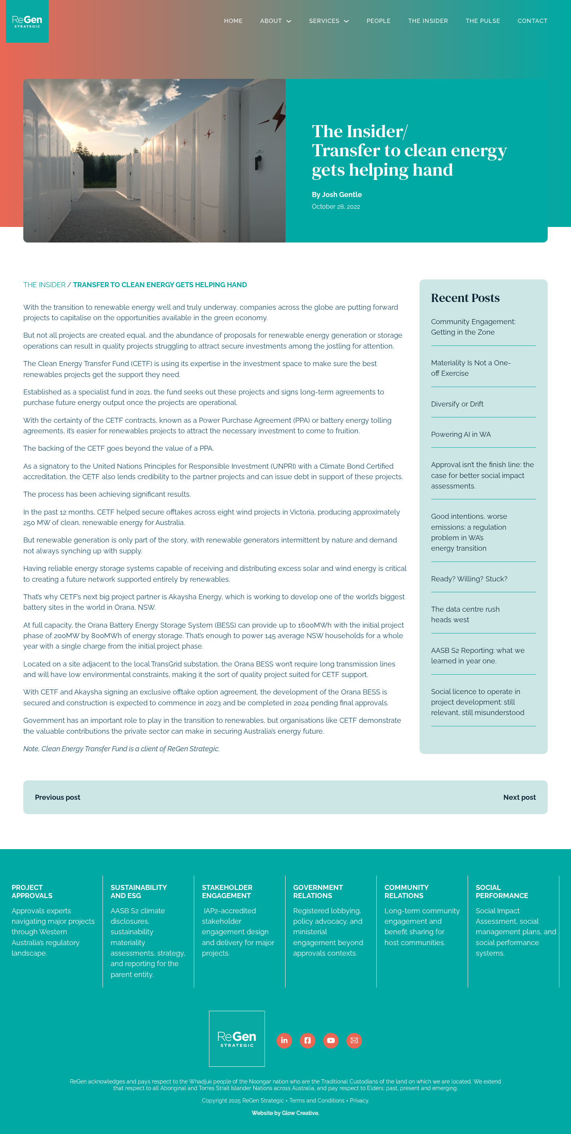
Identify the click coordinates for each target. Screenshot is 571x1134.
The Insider (428, 20)
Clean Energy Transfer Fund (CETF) (95, 363)
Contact (533, 20)
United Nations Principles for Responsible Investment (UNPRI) (194, 466)
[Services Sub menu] (346, 21)
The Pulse (483, 20)
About (271, 20)
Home (233, 20)
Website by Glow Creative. (285, 1113)
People (379, 20)
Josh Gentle (342, 194)
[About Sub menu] (289, 21)
